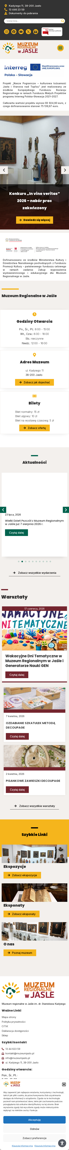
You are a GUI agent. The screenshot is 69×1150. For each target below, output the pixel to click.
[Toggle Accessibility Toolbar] (62, 1143)
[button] (64, 1084)
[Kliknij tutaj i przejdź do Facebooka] (13, 31)
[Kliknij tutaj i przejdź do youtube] (21, 31)
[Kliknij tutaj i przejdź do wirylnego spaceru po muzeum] (35, 31)
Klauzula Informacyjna (22, 1146)
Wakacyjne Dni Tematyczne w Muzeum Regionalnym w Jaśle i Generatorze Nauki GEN (34, 660)
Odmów (34, 1129)
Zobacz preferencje (35, 1138)
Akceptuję (34, 1119)
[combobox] (33, 21)
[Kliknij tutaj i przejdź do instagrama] (6, 31)
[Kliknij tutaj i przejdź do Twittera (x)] (28, 31)
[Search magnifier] (62, 21)
